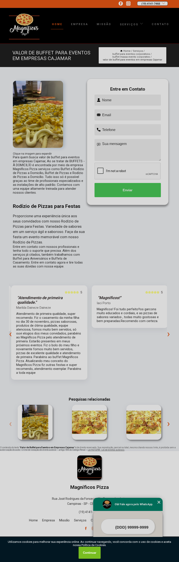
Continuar (89, 552)
